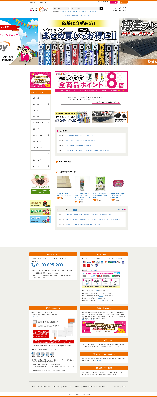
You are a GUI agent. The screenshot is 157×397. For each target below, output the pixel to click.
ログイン (123, 2)
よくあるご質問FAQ (75, 387)
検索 (101, 8)
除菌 (83, 11)
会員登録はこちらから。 (89, 320)
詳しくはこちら (117, 259)
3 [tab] (84, 67)
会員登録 (113, 2)
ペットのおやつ (92, 11)
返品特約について (46, 387)
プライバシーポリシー (105, 387)
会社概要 (124, 387)
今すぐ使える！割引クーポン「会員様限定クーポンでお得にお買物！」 (80, 224)
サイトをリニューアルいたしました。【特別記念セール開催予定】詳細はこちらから (87, 151)
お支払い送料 (56, 387)
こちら (96, 291)
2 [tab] (78, 67)
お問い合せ (116, 387)
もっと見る (121, 209)
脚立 (86, 11)
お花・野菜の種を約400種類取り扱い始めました (75, 145)
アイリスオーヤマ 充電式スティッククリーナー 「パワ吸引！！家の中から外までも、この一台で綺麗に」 (89, 219)
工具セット (74, 11)
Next (117, 42)
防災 (80, 11)
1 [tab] (72, 67)
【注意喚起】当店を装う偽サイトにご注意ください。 (78, 15)
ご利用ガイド (35, 387)
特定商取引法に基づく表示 (90, 387)
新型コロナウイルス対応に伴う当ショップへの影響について (81, 140)
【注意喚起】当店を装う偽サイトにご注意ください (79, 135)
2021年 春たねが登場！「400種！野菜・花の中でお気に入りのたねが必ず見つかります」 (85, 214)
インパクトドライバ (66, 11)
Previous (39, 42)
